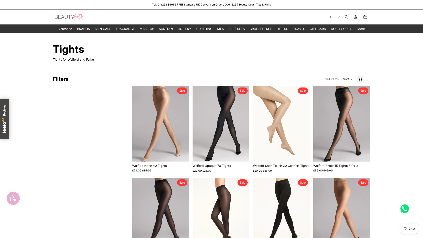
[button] (348, 79)
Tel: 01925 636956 (164, 4)
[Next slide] (182, 123)
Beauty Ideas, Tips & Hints (254, 4)
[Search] (346, 17)
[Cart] (365, 17)
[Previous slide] (138, 123)
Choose (246, 154)
